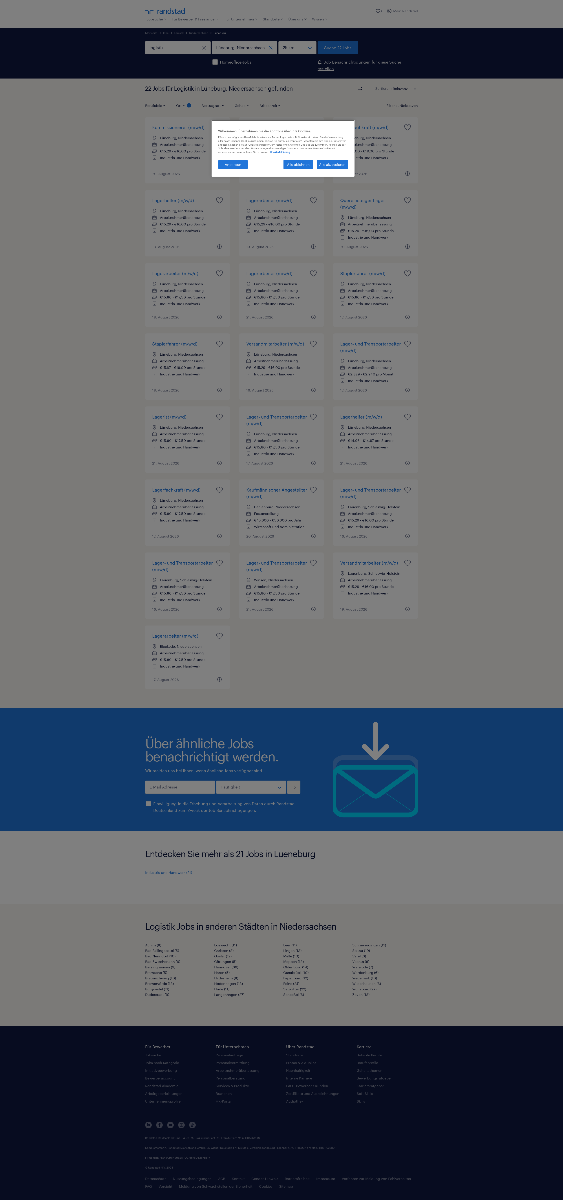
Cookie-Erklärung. (280, 152)
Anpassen (233, 164)
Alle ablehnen (298, 164)
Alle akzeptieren (332, 164)
